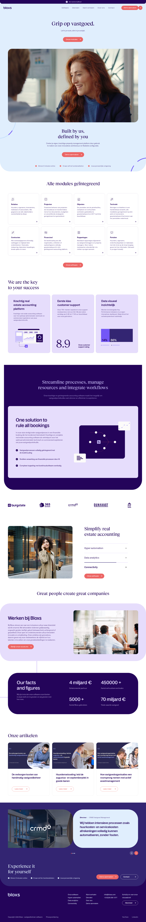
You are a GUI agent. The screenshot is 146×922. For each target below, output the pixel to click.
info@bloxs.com (110, 894)
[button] (132, 853)
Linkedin (135, 917)
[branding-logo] (7, 8)
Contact (111, 8)
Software (65, 8)
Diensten (75, 8)
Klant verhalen (88, 8)
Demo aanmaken (72, 154)
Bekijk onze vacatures (19, 647)
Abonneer (129, 903)
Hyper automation (93, 548)
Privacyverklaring (52, 917)
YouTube (125, 917)
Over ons (101, 8)
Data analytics (91, 557)
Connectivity (91, 567)
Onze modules (71, 39)
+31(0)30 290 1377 (110, 897)
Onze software (71, 265)
